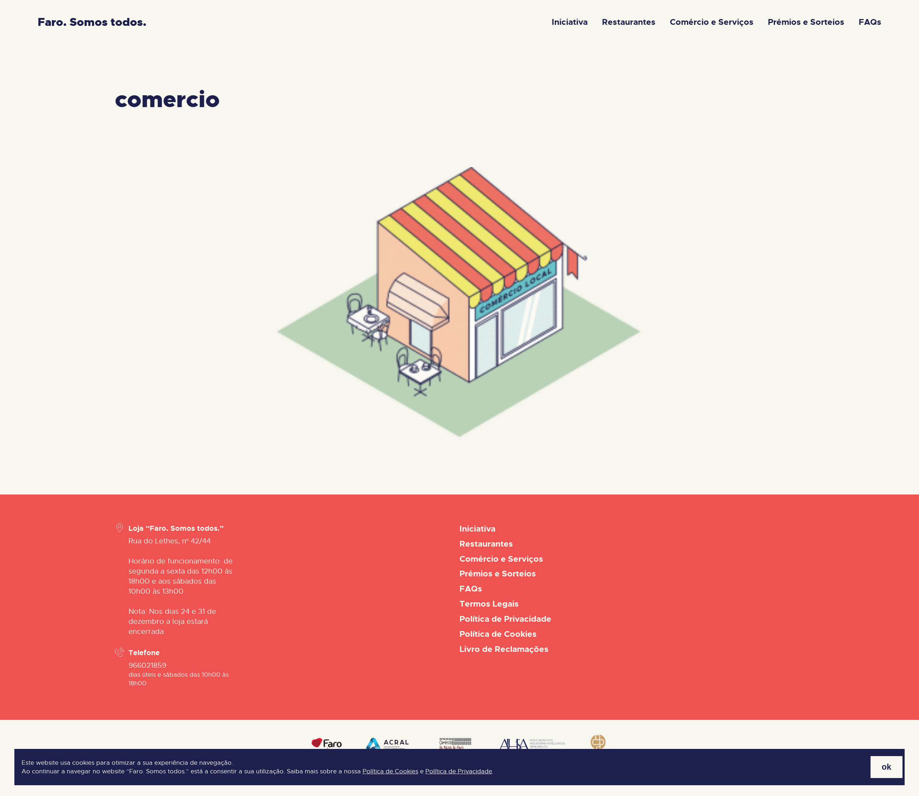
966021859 (147, 665)
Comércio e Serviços (712, 22)
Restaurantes (629, 22)
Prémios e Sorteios (806, 22)
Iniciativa (570, 22)
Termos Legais (489, 604)
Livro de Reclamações (504, 649)
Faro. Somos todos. (92, 22)
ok (886, 767)
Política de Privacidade (458, 771)
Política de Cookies (390, 771)
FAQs (870, 22)
